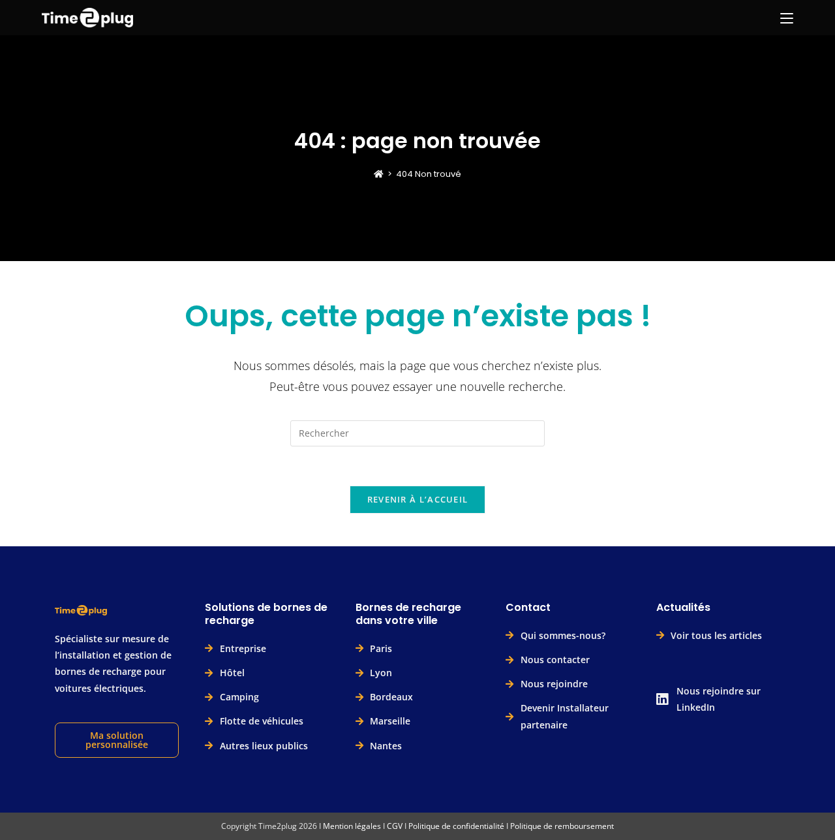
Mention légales (352, 826)
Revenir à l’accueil (417, 499)
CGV (394, 826)
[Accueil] (379, 174)
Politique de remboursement (562, 826)
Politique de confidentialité (456, 826)
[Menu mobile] (786, 17)
